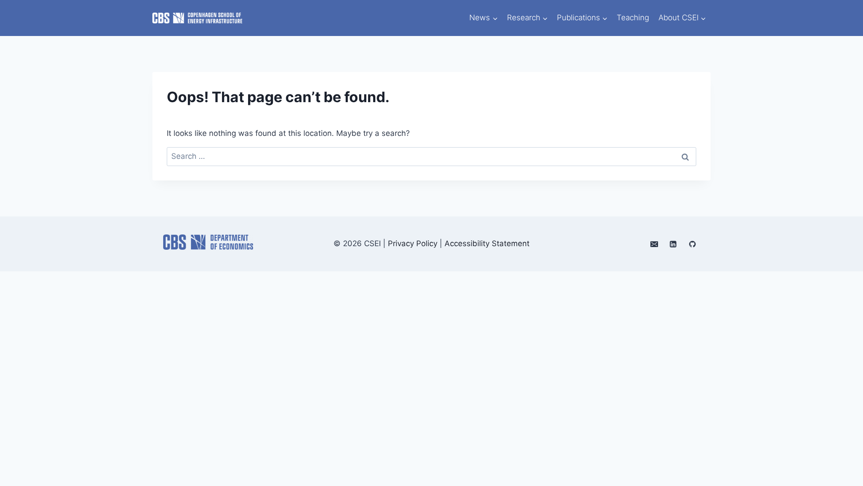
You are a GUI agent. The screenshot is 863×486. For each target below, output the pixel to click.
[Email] (654, 244)
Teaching (633, 17)
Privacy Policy (412, 243)
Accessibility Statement (487, 243)
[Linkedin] (673, 244)
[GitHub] (692, 244)
